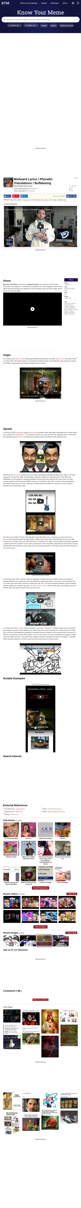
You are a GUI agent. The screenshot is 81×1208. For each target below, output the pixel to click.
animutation (20, 432)
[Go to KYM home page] (5, 4)
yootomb (75, 309)
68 (72, 190)
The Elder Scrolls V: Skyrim (38, 585)
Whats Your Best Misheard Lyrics (56, 811)
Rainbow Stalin (11, 857)
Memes (53, 26)
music (65, 308)
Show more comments (40, 1000)
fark (65, 305)
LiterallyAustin (33, 188)
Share (8, 196)
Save (16, 196)
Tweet (25, 196)
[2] (76, 357)
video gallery (44, 200)
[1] (24, 433)
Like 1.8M (72, 196)
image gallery (26, 200)
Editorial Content (66, 26)
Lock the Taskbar (45, 882)
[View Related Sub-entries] (23, 186)
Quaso (62, 838)
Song (65, 290)
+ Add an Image (71, 933)
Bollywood (6, 539)
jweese (66, 309)
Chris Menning (30, 191)
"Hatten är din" (60, 359)
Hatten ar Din (19, 811)
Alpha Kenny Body (45, 838)
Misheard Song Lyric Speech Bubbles (11, 883)
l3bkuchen (71, 314)
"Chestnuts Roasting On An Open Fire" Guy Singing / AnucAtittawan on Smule (45, 860)
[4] (68, 635)
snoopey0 (71, 312)
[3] (3, 813)
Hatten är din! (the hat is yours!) (28, 883)
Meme (71, 280)
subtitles (66, 306)
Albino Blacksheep (18, 434)
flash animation (20, 359)
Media (44, 3)
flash (65, 303)
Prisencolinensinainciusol (63, 857)
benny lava (70, 305)
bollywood (72, 306)
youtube (73, 303)
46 (72, 187)
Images (44, 26)
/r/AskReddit (47, 628)
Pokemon (21, 437)
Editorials (54, 3)
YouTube (18, 475)
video (68, 303)
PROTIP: (6, 200)
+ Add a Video (71, 894)
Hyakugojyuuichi (20, 809)
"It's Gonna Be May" (11, 838)
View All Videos (40, 927)
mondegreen (71, 308)
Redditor (21, 628)
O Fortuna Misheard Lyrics (55, 809)
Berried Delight (62, 882)
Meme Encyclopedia (28, 3)
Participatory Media (69, 288)
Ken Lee (28, 838)
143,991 (73, 185)
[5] (51, 627)
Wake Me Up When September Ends (28, 857)
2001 (65, 294)
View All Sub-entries (41, 888)
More (65, 3)
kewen (70, 309)
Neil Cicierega (33, 432)
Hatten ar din (14, 814)
